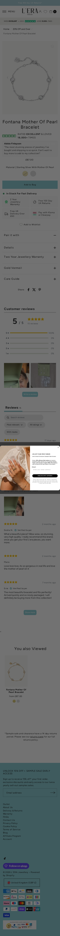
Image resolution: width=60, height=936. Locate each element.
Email (34, 467)
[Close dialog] (58, 447)
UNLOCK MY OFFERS (45, 476)
